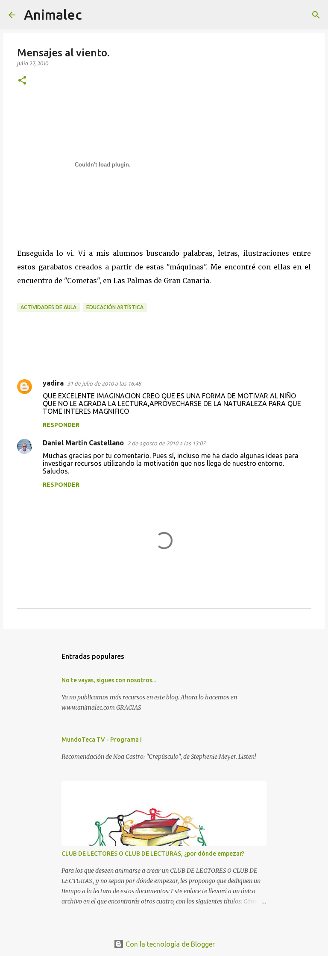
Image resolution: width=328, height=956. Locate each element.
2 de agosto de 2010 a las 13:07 (166, 443)
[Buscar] (94, 15)
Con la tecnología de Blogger (169, 944)
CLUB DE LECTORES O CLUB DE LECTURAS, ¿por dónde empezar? (153, 853)
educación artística (115, 307)
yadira (53, 383)
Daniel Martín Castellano (83, 443)
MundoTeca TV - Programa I (102, 739)
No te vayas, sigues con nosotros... (109, 680)
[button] (22, 81)
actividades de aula (48, 307)
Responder (61, 424)
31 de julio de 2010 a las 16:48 (104, 383)
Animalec (53, 14)
